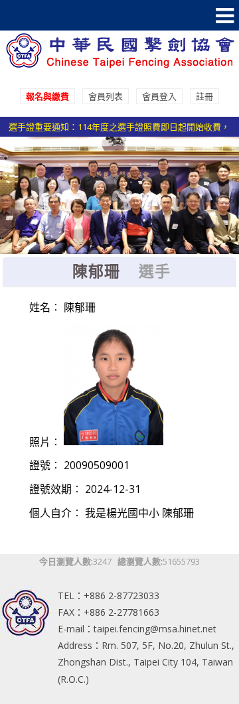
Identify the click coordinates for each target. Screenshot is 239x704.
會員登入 (159, 96)
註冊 (204, 96)
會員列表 (105, 96)
